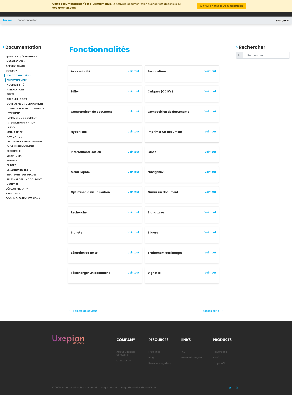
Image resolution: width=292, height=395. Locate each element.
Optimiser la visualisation (24, 141)
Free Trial (154, 351)
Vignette (12, 184)
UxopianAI (219, 363)
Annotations (16, 89)
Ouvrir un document (20, 146)
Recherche (13, 151)
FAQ (183, 351)
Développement (16, 188)
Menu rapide (14, 132)
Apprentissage (15, 66)
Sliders (11, 165)
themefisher (149, 387)
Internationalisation (21, 122)
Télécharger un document (24, 179)
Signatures (14, 155)
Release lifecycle (191, 357)
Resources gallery (160, 363)
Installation (14, 61)
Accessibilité (15, 85)
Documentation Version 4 (23, 198)
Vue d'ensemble (17, 80)
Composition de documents (25, 108)
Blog (151, 357)
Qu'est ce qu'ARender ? (20, 56)
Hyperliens (13, 113)
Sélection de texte (19, 170)
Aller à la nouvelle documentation (221, 5)
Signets (12, 160)
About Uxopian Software (125, 353)
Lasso (11, 127)
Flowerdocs (220, 351)
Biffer (10, 94)
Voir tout (133, 71)
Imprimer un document (22, 118)
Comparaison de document (25, 103)
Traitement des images (21, 174)
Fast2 (216, 357)
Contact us (123, 360)
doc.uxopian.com (64, 7)
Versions (12, 193)
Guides (10, 70)
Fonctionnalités (27, 20)
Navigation (14, 137)
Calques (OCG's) (18, 99)
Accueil (8, 20)
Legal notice (109, 387)
